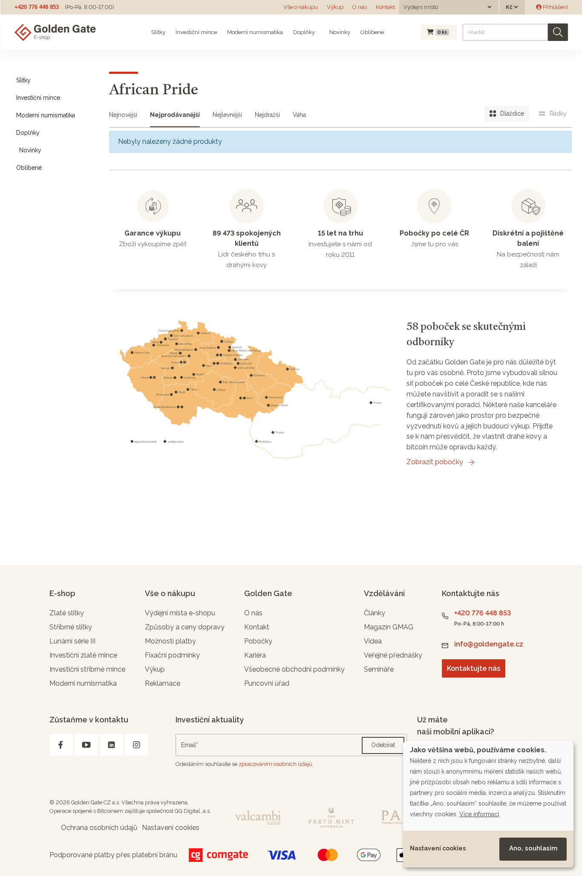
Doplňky (304, 32)
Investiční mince (196, 32)
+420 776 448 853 (36, 7)
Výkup (335, 7)
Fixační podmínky (172, 655)
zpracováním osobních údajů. (276, 764)
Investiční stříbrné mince (87, 669)
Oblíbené (372, 32)
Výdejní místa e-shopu (180, 613)
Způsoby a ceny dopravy (185, 627)
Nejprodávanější (175, 114)
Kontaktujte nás (473, 668)
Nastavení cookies (438, 848)
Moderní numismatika (255, 32)
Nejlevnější (227, 114)
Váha (299, 114)
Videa (373, 641)
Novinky (339, 32)
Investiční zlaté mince (83, 655)
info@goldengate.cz (488, 644)
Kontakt (385, 7)
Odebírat (383, 745)
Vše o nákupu (300, 7)
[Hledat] (558, 32)
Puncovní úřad (266, 683)
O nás (359, 7)
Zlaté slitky (66, 613)
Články (374, 613)
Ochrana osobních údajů (99, 828)
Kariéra (255, 655)
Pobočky (258, 641)
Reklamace (162, 683)
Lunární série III (72, 641)
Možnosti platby (170, 641)
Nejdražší (267, 114)
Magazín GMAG (388, 627)
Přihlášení (555, 7)
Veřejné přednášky (393, 655)
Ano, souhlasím (533, 848)
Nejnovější (123, 114)
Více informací (479, 814)
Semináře (379, 669)
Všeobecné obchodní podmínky (294, 669)
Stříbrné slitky (70, 627)
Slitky (158, 32)
